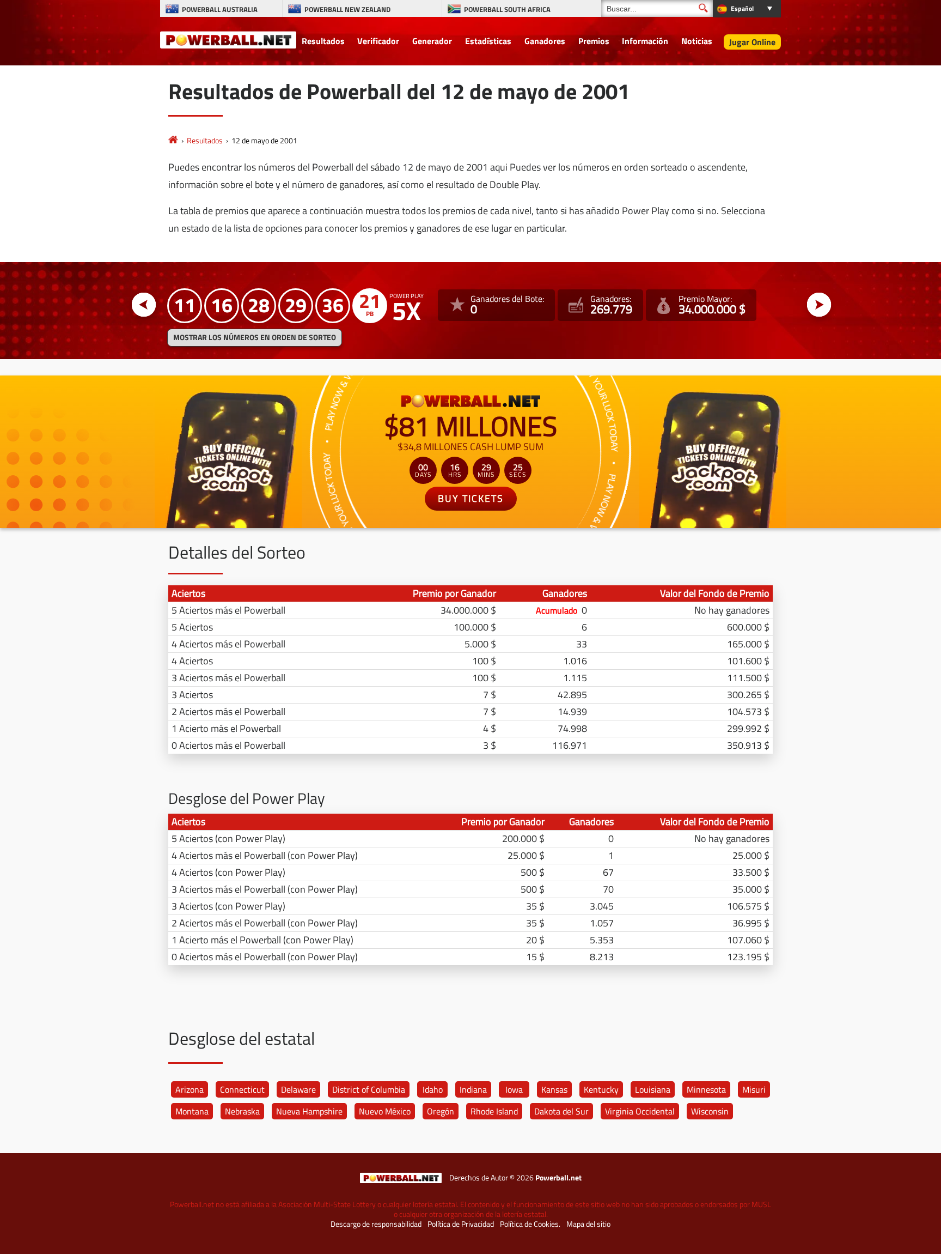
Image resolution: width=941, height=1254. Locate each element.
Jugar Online (752, 42)
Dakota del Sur (561, 1111)
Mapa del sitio (588, 1224)
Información (645, 40)
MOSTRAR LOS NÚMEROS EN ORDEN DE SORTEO (254, 337)
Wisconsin (710, 1111)
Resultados (323, 40)
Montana (192, 1111)
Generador (432, 40)
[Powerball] (173, 140)
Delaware (298, 1089)
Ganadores (544, 40)
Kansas (554, 1089)
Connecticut (242, 1089)
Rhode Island (494, 1111)
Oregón (440, 1111)
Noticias (696, 40)
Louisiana (652, 1089)
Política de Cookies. (530, 1224)
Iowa (514, 1089)
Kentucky (601, 1089)
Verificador (378, 40)
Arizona (189, 1089)
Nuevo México (385, 1111)
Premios (593, 40)
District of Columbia (368, 1089)
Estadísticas (488, 40)
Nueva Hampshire (309, 1111)
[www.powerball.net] (228, 39)
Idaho (433, 1089)
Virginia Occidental (640, 1111)
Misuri (754, 1089)
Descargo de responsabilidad (376, 1224)
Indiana (473, 1089)
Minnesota (706, 1089)
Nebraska (242, 1111)
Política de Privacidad (460, 1224)
